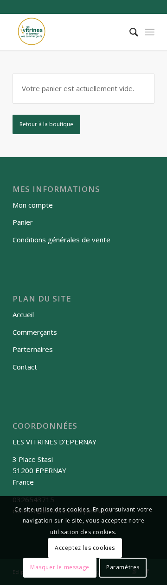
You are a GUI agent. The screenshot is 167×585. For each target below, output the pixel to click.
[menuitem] (129, 31)
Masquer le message (60, 567)
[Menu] (149, 32)
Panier (23, 222)
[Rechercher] (129, 31)
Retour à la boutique (46, 124)
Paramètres (123, 567)
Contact (25, 366)
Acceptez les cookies (85, 548)
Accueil (23, 314)
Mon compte (33, 204)
